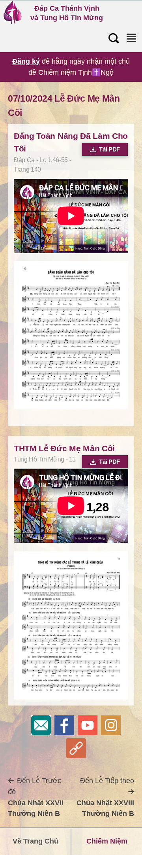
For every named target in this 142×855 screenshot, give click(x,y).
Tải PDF (109, 149)
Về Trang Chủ (35, 841)
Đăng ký (26, 61)
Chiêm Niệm (106, 841)
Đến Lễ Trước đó (36, 797)
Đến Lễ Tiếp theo (105, 797)
